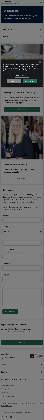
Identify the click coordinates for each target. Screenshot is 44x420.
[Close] (40, 62)
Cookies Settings (20, 75)
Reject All (14, 81)
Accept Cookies (29, 81)
